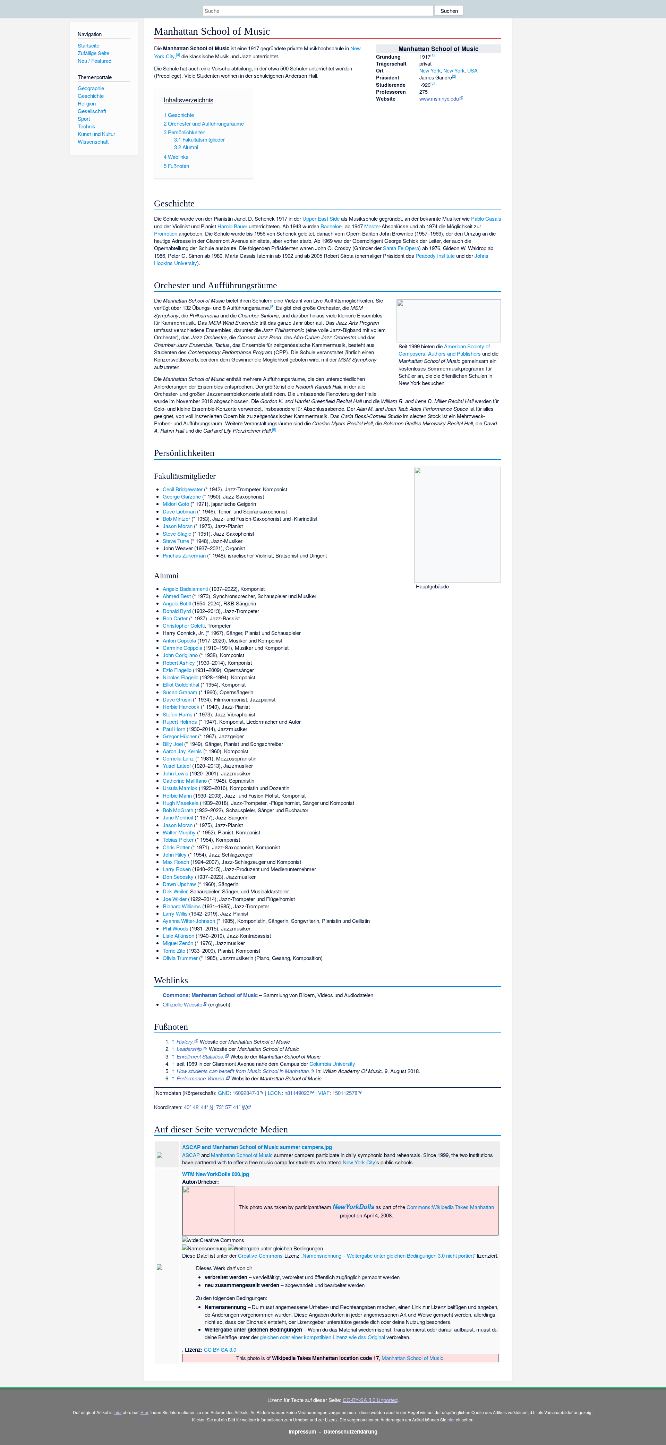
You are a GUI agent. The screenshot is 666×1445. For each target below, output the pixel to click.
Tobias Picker (178, 839)
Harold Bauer (232, 226)
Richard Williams (182, 906)
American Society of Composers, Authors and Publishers (444, 349)
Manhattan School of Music (242, 1154)
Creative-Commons (260, 1255)
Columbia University (332, 1063)
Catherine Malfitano (185, 780)
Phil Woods (175, 928)
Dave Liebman (179, 511)
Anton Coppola (179, 640)
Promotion (165, 233)
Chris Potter (176, 847)
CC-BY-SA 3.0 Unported (370, 1399)
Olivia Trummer (180, 957)
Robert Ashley (179, 662)
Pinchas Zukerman (184, 555)
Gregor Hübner (180, 736)
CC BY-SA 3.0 (220, 1349)
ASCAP (191, 1154)
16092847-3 (245, 1092)
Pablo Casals (486, 218)
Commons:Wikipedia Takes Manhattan (450, 1206)
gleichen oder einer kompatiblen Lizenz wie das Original (322, 1337)
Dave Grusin (177, 699)
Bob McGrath (178, 810)
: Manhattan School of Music (210, 995)
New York (430, 70)
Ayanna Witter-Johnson (189, 920)
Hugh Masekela (180, 802)
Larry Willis (175, 913)
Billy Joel (173, 743)
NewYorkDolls (353, 1206)
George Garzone (182, 496)
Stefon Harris (178, 714)
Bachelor (330, 226)
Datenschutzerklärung (350, 1431)
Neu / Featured (94, 60)
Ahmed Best (177, 596)
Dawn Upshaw (179, 883)
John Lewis (175, 773)
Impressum (302, 1431)
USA (472, 70)
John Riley (175, 854)
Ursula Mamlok (180, 787)
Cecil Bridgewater (183, 489)
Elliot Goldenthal (181, 684)
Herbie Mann (177, 795)
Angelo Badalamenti (185, 588)
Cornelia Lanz (178, 758)
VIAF (324, 1092)
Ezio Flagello (177, 669)
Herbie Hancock (181, 706)
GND (224, 1092)
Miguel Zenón (178, 942)
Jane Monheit (178, 817)
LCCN (275, 1092)
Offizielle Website (182, 1004)
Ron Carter (175, 618)
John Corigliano (180, 654)
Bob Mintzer (176, 518)
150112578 (344, 1092)
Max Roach (176, 861)
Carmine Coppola (182, 647)
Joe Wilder (175, 898)
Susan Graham (180, 692)
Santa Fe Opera (401, 248)
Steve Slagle (177, 533)
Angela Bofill (177, 603)
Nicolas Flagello (180, 677)
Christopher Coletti (184, 625)
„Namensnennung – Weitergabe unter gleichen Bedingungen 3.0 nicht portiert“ (388, 1255)
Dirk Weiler (175, 891)
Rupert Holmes (180, 721)
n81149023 (296, 1092)
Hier (144, 1412)
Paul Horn (174, 728)
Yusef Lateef (177, 765)
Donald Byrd (177, 610)
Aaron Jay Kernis (182, 751)
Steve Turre (176, 540)
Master (372, 226)
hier (118, 1412)
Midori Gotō (176, 503)
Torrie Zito (174, 950)
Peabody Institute (435, 255)
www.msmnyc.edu (439, 98)
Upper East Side (321, 218)
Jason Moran (178, 525)
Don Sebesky (178, 876)
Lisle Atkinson (178, 935)
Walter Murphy (179, 832)
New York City (359, 1162)
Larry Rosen (177, 869)
